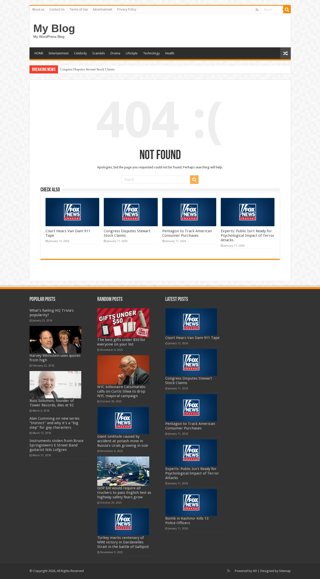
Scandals (98, 53)
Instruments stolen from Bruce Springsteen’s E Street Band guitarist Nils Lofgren (57, 445)
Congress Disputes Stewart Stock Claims (87, 69)
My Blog (54, 28)
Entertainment (58, 53)
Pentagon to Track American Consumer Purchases (187, 233)
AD (255, 571)
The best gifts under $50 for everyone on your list (121, 341)
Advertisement (102, 9)
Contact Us (56, 9)
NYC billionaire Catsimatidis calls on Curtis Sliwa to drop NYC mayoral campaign (121, 391)
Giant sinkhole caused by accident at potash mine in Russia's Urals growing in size (122, 441)
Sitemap (285, 571)
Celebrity (80, 53)
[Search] (287, 9)
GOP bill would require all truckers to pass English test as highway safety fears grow (124, 492)
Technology (151, 53)
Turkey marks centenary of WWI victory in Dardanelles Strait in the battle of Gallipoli (123, 542)
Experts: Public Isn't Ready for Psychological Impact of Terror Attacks (247, 235)
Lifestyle (132, 53)
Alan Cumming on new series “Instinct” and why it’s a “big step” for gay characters (55, 423)
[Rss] (257, 10)
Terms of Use (79, 9)
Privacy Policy (126, 9)
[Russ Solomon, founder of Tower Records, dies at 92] (56, 384)
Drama (115, 53)
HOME (38, 53)
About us (38, 9)
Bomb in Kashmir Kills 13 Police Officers (186, 520)
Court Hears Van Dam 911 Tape (192, 337)
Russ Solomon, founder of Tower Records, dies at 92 (52, 402)
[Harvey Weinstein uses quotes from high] (56, 339)
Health (169, 53)
